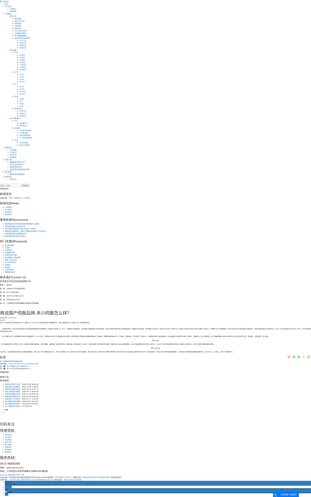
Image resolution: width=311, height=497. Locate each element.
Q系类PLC (23, 125)
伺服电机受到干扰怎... (13, 384)
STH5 (21, 77)
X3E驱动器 (23, 133)
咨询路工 (209, 352)
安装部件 (18, 26)
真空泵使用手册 (16, 167)
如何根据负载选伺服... (13, 401)
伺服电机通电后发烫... (13, 396)
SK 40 (21, 86)
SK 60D (22, 91)
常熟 (28, 479)
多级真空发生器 (11, 255)
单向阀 (7, 267)
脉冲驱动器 (9, 245)
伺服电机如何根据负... (13, 386)
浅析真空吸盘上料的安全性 (15, 226)
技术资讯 (13, 154)
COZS (21, 103)
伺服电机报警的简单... (13, 394)
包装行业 (22, 43)
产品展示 (8, 13)
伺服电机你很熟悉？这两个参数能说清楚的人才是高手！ (26, 231)
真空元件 (13, 16)
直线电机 (18, 108)
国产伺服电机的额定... (13, 403)
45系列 (22, 55)
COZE (21, 99)
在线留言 (8, 449)
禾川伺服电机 (15, 118)
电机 (16, 140)
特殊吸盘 (18, 23)
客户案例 (8, 171)
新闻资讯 (8, 447)
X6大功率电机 (24, 145)
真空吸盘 (18, 18)
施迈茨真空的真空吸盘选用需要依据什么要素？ (23, 224)
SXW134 (22, 111)
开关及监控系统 (20, 30)
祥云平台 (51, 479)
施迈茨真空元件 (94, 477)
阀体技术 (18, 28)
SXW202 (22, 116)
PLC (16, 120)
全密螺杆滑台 (10, 252)
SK (16, 84)
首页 (6, 4)
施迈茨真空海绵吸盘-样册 (19, 169)
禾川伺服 (71, 323)
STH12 (22, 82)
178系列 (22, 67)
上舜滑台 (84, 477)
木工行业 (22, 40)
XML (23, 475)
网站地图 (11, 475)
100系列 (22, 62)
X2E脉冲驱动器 (25, 130)
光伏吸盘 (8, 250)
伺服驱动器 (18, 361)
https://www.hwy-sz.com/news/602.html (24, 363)
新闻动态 (8, 147)
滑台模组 (13, 50)
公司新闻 (13, 150)
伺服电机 (10, 361)
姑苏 (35, 479)
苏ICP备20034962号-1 (63, 477)
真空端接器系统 (20, 35)
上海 (10, 479)
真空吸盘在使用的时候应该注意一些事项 (20, 228)
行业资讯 (13, 152)
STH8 (21, 79)
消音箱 (7, 264)
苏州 (14, 479)
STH (16, 72)
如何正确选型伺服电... (13, 391)
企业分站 (3, 475)
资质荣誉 (13, 11)
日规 (16, 52)
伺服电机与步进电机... (13, 399)
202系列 (22, 69)
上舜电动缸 (9, 269)
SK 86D (22, 94)
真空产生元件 (20, 21)
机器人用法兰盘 (11, 260)
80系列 (22, 60)
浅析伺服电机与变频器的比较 (16, 233)
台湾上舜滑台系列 (16, 164)
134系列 (22, 64)
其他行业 (22, 47)
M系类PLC (23, 123)
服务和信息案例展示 (17, 174)
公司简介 (13, 9)
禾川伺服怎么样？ (13, 366)
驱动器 (17, 128)
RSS (18, 475)
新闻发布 (13, 157)
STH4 (21, 74)
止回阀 (7, 247)
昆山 (18, 479)
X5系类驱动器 (24, 135)
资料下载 (8, 159)
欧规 (16, 96)
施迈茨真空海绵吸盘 (22, 38)
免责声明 (77, 479)
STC (21, 101)
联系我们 (8, 176)
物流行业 (22, 45)
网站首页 (8, 435)
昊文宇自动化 (69, 479)
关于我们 (8, 6)
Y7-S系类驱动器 (25, 137)
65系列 (22, 57)
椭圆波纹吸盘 (10, 272)
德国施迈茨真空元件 (17, 162)
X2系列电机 (23, 142)
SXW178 (22, 113)
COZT (21, 106)
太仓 (32, 479)
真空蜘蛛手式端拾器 (12, 257)
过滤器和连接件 (20, 33)
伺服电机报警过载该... (13, 389)
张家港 (23, 479)
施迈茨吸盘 (105, 477)
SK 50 (21, 89)
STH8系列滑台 (10, 262)
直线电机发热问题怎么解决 (15, 236)
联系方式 (13, 179)
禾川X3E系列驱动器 (14, 368)
